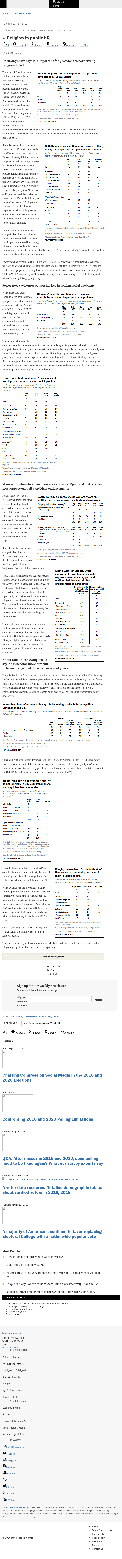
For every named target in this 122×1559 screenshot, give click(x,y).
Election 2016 (16, 1016)
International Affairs (13, 1363)
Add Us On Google (13, 52)
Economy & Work (11, 1407)
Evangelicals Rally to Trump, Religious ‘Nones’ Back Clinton (37, 30)
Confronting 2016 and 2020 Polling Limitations (47, 1119)
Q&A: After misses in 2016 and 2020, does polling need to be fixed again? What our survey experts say (52, 1161)
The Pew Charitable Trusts (13, 1516)
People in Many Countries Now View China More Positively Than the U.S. (52, 1284)
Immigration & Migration (15, 1370)
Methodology (15, 1314)
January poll (8, 206)
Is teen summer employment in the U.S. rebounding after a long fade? (50, 1292)
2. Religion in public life (20, 1308)
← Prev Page (53, 966)
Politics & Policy (45, 1016)
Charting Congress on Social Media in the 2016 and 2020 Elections (52, 1077)
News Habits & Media (13, 1427)
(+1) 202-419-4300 (11, 1347)
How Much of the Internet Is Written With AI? (36, 1257)
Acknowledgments (18, 1311)
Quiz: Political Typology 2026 (25, 1265)
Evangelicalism (30, 1016)
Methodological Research (15, 1434)
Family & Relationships (14, 1400)
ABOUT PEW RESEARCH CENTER (16, 1507)
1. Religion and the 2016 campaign (26, 1306)
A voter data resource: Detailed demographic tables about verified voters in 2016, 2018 (52, 1190)
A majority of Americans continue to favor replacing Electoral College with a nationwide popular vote (52, 1234)
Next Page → (53, 973)
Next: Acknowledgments (53, 956)
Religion (57, 1016)
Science (6, 1414)
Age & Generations (12, 1390)
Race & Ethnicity (11, 1377)
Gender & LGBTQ (11, 1396)
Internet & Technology (14, 1420)
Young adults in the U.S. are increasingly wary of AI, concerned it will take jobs (53, 1274)
